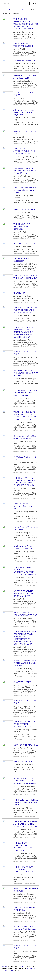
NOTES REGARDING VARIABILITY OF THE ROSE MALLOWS (23, 593)
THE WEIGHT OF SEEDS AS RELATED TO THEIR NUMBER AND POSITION (25, 823)
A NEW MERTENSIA (22, 762)
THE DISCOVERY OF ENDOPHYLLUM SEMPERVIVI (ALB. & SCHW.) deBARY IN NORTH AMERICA (23, 332)
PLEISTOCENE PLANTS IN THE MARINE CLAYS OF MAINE (24, 663)
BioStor (4, 966)
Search (35, 3)
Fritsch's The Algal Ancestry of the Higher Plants (23, 506)
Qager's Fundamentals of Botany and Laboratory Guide (24, 190)
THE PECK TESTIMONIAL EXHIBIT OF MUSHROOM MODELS (25, 802)
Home (4, 10)
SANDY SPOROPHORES (25, 209)
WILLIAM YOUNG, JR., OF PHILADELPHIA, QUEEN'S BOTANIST (25, 373)
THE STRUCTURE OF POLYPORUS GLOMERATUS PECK (23, 869)
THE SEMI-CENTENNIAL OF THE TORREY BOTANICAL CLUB (24, 724)
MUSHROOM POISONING (25, 745)
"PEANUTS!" (19, 293)
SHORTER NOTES (22, 682)
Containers (13, 10)
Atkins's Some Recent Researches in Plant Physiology (23, 112)
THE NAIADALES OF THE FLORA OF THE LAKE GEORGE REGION (25, 310)
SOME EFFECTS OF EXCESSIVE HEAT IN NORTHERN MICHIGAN (24, 780)
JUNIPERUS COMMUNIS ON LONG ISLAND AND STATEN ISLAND (25, 392)
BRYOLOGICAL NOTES (24, 244)
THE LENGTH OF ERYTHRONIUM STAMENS (21, 226)
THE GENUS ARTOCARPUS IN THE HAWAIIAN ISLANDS (24, 151)
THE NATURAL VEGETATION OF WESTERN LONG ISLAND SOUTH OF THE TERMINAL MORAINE (25, 24)
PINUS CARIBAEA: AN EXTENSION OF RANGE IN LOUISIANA (24, 170)
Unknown (23, 10)
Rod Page (22, 966)
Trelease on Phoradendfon (25, 61)
